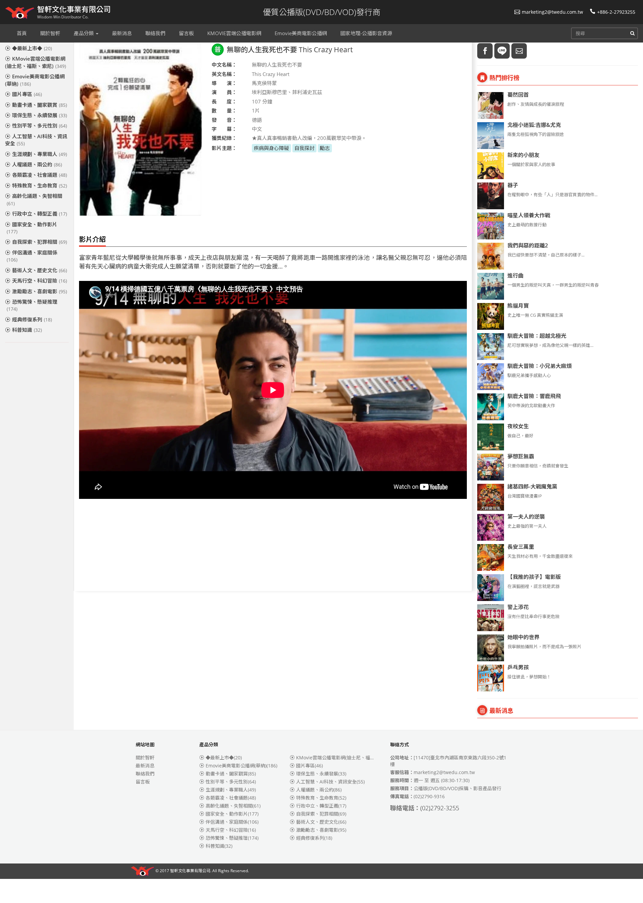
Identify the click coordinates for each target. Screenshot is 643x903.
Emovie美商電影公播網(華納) (35, 80)
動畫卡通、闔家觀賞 (39, 104)
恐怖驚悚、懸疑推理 (32, 305)
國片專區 (27, 94)
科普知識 (27, 329)
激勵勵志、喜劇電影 (39, 291)
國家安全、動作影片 (32, 228)
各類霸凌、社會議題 (39, 174)
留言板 (143, 781)
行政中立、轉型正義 (39, 213)
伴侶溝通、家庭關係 (32, 256)
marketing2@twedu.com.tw (552, 12)
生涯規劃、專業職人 (39, 154)
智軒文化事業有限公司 (190, 871)
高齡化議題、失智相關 (34, 199)
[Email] (519, 51)
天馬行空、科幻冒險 (39, 280)
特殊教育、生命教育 (39, 185)
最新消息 (145, 765)
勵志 (325, 148)
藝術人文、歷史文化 (39, 270)
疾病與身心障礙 (271, 148)
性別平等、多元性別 (39, 125)
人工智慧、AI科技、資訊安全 (36, 140)
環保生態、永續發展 (39, 115)
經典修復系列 (32, 319)
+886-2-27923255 (616, 12)
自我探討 (304, 148)
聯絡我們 (145, 773)
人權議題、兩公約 (37, 164)
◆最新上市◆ (32, 48)
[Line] (502, 51)
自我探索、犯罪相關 (39, 241)
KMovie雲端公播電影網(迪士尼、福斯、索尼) (35, 62)
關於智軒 (145, 757)
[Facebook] (485, 51)
